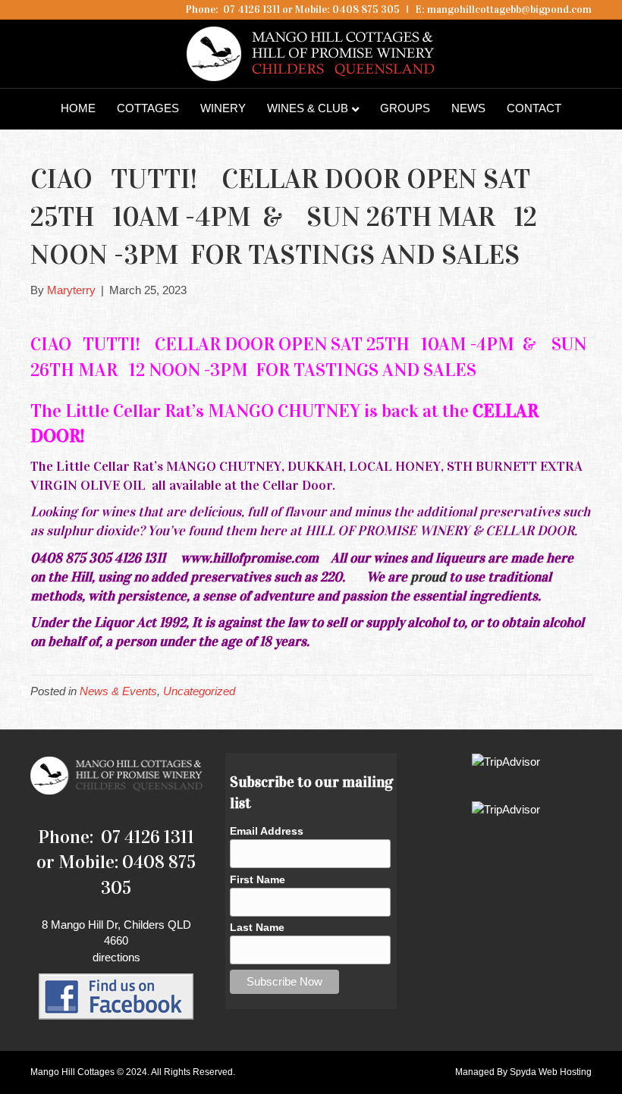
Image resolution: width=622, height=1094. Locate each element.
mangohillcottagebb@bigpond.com (509, 9)
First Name (257, 879)
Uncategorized (199, 691)
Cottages (148, 108)
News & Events (118, 691)
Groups (405, 108)
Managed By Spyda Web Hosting (523, 1072)
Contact (534, 108)
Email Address (266, 831)
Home (78, 108)
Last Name (257, 927)
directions (116, 957)
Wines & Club (307, 108)
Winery (223, 108)
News (468, 108)
